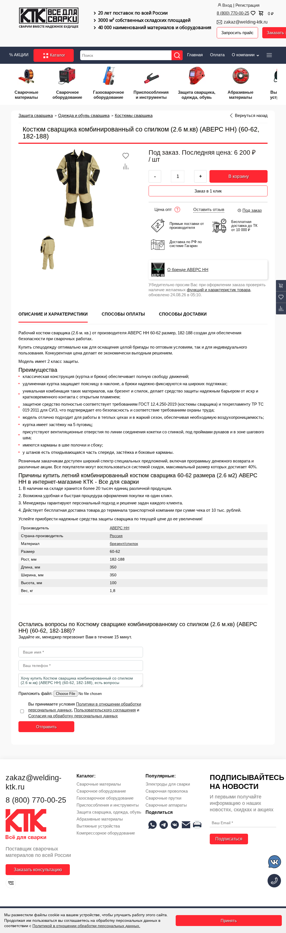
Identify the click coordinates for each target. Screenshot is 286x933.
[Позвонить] (274, 881)
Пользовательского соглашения (105, 710)
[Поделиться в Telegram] (163, 825)
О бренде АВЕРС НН (187, 269)
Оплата (217, 54)
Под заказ (252, 210)
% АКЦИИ (18, 54)
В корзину (238, 176)
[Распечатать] (197, 825)
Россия (116, 536)
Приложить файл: (36, 693)
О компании (244, 54)
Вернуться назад (251, 115)
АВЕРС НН (119, 528)
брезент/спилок (124, 544)
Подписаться (228, 838)
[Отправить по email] (186, 825)
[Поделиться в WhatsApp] (152, 825)
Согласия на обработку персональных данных (73, 715)
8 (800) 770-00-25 (233, 13)
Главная (195, 54)
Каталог (57, 55)
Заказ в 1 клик (208, 191)
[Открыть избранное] (252, 13)
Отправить (46, 726)
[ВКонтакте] (11, 883)
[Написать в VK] (275, 862)
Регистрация (247, 5)
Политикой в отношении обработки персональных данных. (86, 925)
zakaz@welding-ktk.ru (246, 22)
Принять (229, 920)
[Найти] (177, 55)
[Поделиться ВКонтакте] (175, 825)
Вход (227, 5)
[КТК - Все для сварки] (49, 20)
